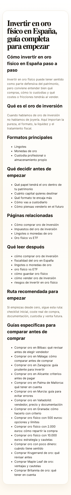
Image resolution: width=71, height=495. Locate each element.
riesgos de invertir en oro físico (36, 282)
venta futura (53, 316)
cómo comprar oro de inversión (36, 256)
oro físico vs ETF (26, 269)
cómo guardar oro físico (31, 273)
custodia (36, 316)
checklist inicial (17, 311)
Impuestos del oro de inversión (35, 229)
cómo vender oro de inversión (35, 278)
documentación (17, 316)
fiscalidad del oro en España (34, 260)
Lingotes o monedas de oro (33, 233)
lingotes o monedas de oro (33, 265)
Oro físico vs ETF (26, 238)
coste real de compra (44, 311)
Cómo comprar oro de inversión (36, 224)
